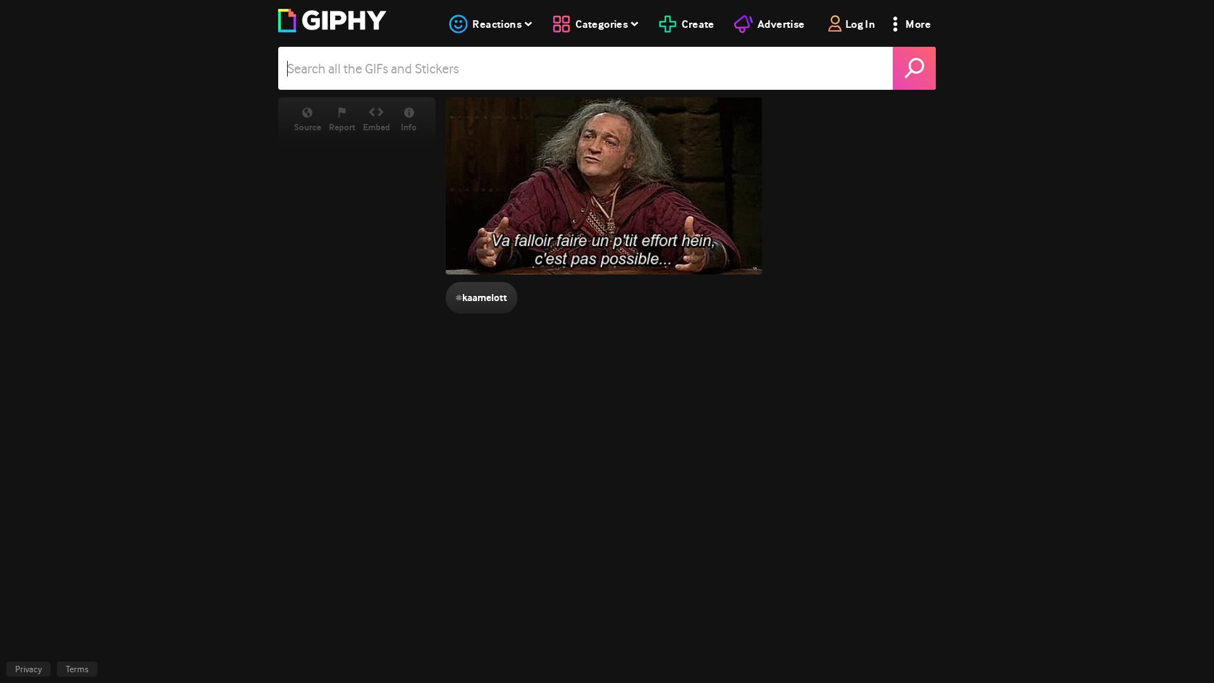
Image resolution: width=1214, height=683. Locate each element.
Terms (77, 669)
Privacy (28, 669)
